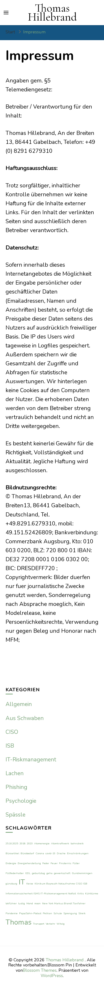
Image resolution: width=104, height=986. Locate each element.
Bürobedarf (27, 853)
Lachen (15, 773)
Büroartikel (12, 853)
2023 (30, 843)
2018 (22, 843)
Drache (61, 853)
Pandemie (12, 913)
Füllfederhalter (15, 873)
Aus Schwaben (25, 718)
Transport (38, 924)
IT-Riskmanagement (31, 759)
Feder (45, 863)
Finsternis (65, 863)
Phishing (16, 787)
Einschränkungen (78, 853)
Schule (57, 913)
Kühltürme (91, 893)
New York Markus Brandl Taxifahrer (63, 903)
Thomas (18, 922)
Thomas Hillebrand (52, 12)
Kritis (80, 893)
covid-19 (50, 853)
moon (37, 903)
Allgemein (19, 704)
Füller (76, 863)
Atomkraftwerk (60, 843)
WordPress (52, 976)
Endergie (11, 863)
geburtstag (38, 873)
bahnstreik (77, 843)
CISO (12, 732)
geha (49, 873)
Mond (29, 903)
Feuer (54, 863)
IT (22, 882)
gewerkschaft (62, 873)
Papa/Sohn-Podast (30, 913)
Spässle (15, 814)
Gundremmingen (82, 873)
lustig (21, 903)
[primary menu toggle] (6, 12)
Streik (82, 913)
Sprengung (70, 913)
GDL (27, 873)
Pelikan (47, 913)
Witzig (61, 924)
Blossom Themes (40, 970)
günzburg (11, 883)
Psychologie (21, 801)
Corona (40, 853)
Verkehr (50, 924)
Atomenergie (42, 843)
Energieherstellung (29, 863)
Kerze (29, 883)
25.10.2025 (12, 843)
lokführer (11, 903)
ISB (10, 746)
